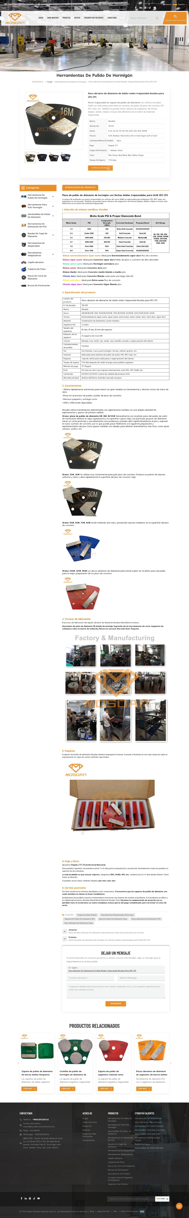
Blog (92, 1211)
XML (115, 1211)
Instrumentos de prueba (119, 1174)
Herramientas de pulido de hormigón (70, 82)
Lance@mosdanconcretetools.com (77, 4)
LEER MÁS (27, 1089)
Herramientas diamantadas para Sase (117, 915)
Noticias (77, 18)
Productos (66, 18)
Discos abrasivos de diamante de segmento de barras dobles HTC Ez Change (113, 1073)
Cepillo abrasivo (36, 262)
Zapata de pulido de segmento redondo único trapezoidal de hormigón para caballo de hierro (75, 1073)
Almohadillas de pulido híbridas (149, 1148)
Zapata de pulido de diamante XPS (79, 919)
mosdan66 (35, 1130)
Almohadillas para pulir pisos (147, 1134)
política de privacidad (130, 1211)
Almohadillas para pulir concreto (150, 1130)
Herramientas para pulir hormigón (37, 206)
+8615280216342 (25, 4)
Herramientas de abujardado (36, 244)
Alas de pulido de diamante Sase (113, 919)
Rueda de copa (142, 1144)
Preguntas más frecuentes (93, 18)
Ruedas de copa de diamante (37, 235)
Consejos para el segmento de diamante (120, 1179)
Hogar (41, 18)
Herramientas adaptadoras (34, 254)
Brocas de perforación (39, 286)
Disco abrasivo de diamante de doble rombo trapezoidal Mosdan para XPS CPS (102, 971)
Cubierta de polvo (37, 269)
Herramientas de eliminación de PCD (37, 225)
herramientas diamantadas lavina (147, 1139)
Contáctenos (112, 18)
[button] (18, 1063)
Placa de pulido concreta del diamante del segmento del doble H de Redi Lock (150, 1073)
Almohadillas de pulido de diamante (39, 215)
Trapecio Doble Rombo (87, 915)
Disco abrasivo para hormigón (148, 1122)
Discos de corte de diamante (37, 277)
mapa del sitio (103, 1211)
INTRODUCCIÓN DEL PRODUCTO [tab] (80, 188)
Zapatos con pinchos (118, 1184)
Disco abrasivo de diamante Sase (79, 923)
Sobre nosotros (53, 18)
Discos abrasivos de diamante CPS (146, 919)
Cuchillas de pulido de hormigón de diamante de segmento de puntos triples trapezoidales (35, 1073)
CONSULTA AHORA (99, 168)
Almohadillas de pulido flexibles (149, 1126)
